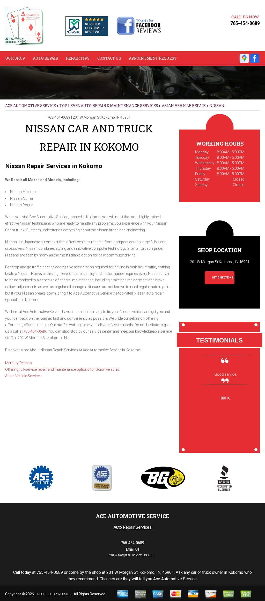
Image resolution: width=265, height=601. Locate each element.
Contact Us (109, 58)
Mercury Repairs (18, 363)
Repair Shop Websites (54, 594)
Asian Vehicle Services (23, 376)
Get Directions (222, 277)
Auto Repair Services (133, 527)
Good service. (219, 374)
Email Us (132, 549)
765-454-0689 (245, 23)
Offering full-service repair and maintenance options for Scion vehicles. (62, 369)
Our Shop (15, 58)
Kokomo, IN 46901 (116, 117)
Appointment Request (153, 58)
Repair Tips (78, 58)
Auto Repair (45, 58)
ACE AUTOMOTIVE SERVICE (30, 105)
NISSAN (216, 105)
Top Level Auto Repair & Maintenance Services (109, 105)
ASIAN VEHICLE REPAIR (184, 105)
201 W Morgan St (87, 117)
